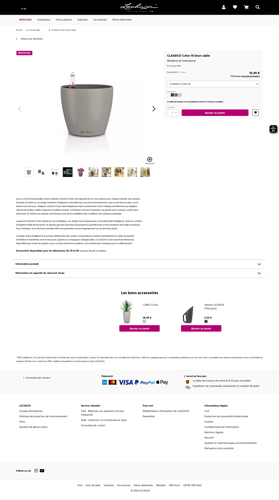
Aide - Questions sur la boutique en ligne (104, 420)
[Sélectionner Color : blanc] (168, 95)
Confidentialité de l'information (221, 427)
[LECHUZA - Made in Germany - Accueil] (139, 7)
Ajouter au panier (215, 113)
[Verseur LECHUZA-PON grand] (188, 312)
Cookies (208, 422)
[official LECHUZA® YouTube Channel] (42, 471)
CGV (206, 411)
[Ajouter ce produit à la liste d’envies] (255, 112)
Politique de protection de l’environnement (43, 416)
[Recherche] (257, 9)
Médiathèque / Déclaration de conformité (166, 411)
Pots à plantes (64, 20)
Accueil (19, 30)
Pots (80, 485)
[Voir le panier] (246, 9)
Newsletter (149, 416)
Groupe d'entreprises (30, 411)
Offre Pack (174, 485)
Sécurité (208, 438)
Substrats (83, 20)
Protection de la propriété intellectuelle (226, 416)
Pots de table (34, 30)
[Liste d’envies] (235, 9)
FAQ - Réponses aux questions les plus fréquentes (102, 413)
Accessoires (100, 20)
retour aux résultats (31, 39)
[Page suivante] (154, 110)
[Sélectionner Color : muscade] (176, 95)
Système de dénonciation (33, 427)
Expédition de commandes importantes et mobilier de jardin (226, 386)
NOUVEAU (25, 20)
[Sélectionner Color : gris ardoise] (172, 95)
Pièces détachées (122, 20)
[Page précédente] (19, 110)
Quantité (170, 107)
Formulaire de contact (38, 378)
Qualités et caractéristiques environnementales (230, 443)
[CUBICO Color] (127, 312)
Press (22, 422)
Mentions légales (213, 432)
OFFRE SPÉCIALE (192, 485)
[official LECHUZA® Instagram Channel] (36, 471)
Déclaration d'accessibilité (219, 448)
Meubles (161, 485)
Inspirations (43, 20)
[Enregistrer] (223, 9)
